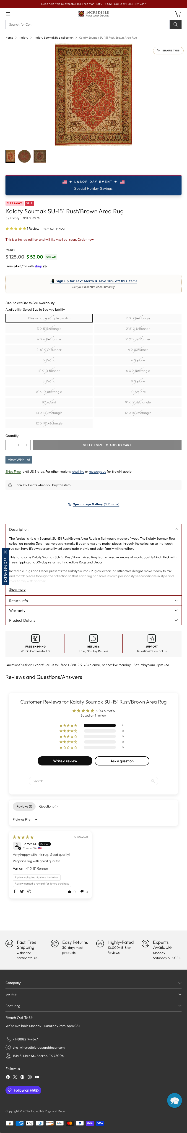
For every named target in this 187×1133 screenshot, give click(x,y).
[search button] (176, 24)
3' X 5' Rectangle (49, 328)
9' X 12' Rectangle (138, 402)
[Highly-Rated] (100, 943)
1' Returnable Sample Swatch (49, 318)
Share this (171, 50)
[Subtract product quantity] (10, 445)
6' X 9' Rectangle (138, 370)
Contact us (159, 651)
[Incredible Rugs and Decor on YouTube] (37, 1077)
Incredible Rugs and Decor (48, 1111)
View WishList (19, 459)
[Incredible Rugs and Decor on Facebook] (7, 1077)
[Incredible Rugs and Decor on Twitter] (15, 1077)
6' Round (49, 360)
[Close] (5, 552)
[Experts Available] (145, 943)
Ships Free (13, 471)
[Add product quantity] (26, 445)
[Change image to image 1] (10, 156)
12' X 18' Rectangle (49, 423)
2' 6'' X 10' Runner (138, 339)
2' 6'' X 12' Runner (49, 349)
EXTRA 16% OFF (5, 570)
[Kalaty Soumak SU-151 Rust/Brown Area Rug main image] (93, 94)
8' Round (49, 381)
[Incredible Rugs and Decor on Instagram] (29, 1077)
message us (97, 471)
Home (9, 37)
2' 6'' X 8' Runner (138, 328)
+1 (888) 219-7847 (25, 1039)
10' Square (138, 391)
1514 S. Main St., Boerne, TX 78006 (38, 1055)
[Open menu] (8, 14)
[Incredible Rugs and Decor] (93, 14)
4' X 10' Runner (49, 370)
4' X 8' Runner (138, 349)
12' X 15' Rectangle (138, 413)
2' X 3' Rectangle (138, 318)
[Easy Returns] (55, 943)
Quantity (11, 435)
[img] (23, 837)
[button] (16, 228)
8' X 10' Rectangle (49, 391)
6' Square (138, 360)
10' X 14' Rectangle (49, 413)
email (96, 665)
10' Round (49, 402)
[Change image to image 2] (24, 156)
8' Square (138, 381)
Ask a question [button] (122, 761)
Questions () (48, 806)
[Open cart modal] (177, 14)
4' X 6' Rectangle (49, 339)
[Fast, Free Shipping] (9, 943)
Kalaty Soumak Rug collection (53, 37)
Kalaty (23, 37)
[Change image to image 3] (40, 156)
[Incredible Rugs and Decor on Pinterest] (22, 1077)
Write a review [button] (65, 761)
